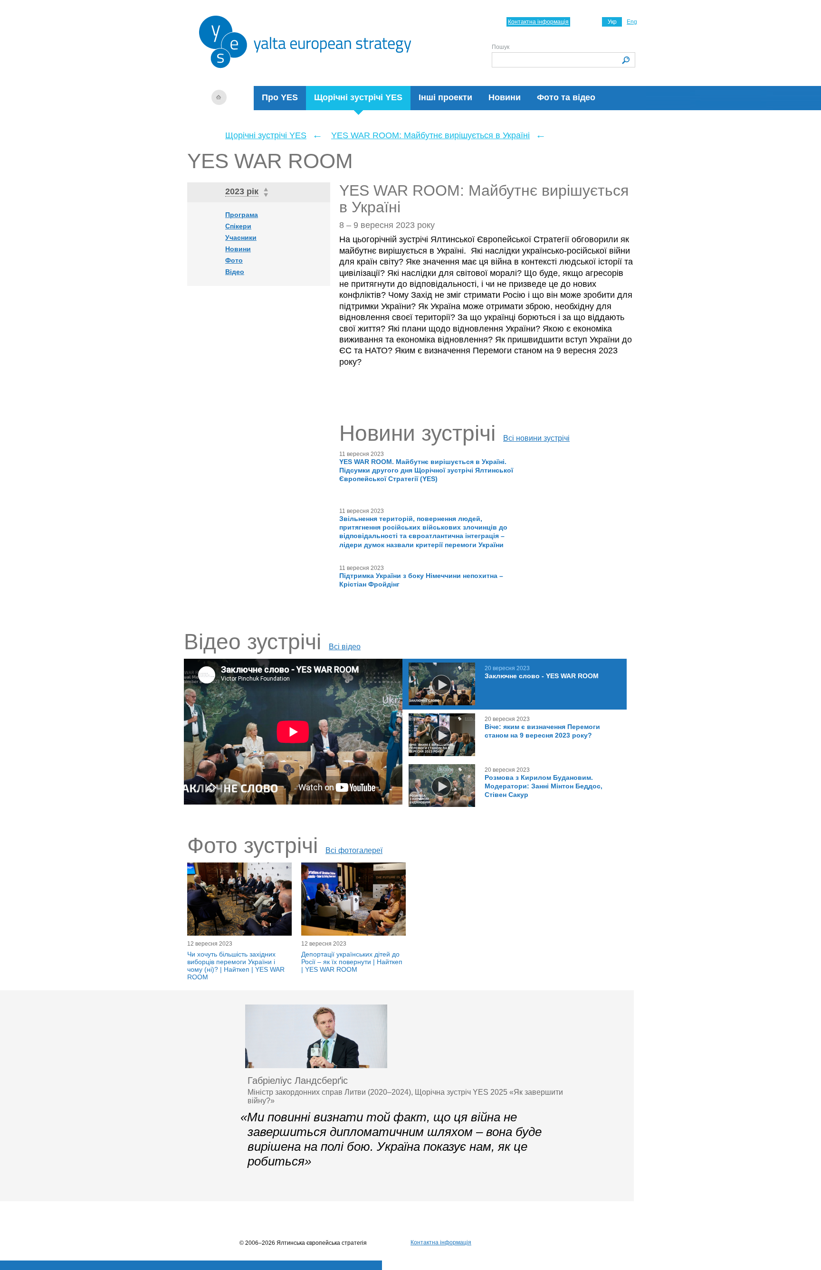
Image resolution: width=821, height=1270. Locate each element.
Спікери (238, 226)
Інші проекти (445, 97)
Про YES (280, 97)
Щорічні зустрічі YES (358, 97)
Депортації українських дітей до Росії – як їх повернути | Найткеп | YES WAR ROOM (351, 961)
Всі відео (345, 647)
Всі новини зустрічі (536, 438)
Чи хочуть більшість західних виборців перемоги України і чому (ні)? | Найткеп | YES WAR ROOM (236, 965)
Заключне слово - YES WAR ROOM (542, 676)
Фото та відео (566, 97)
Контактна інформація (538, 22)
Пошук (500, 47)
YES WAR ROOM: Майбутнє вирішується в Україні (430, 135)
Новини (504, 97)
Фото (234, 260)
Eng (632, 22)
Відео (234, 271)
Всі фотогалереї (353, 850)
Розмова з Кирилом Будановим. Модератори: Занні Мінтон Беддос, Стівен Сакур (543, 786)
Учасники (241, 237)
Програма (241, 214)
